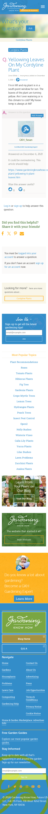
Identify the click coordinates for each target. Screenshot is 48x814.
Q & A (24, 648)
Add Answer (37, 115)
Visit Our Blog (24, 498)
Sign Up (24, 777)
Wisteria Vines (24, 435)
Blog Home (24, 638)
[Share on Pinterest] (15, 233)
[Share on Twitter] (9, 233)
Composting (8, 696)
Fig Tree (24, 384)
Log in (7, 205)
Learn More (24, 599)
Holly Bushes (24, 429)
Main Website (24, 539)
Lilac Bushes (24, 452)
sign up (18, 205)
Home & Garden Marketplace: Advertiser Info (23, 722)
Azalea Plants (24, 468)
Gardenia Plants (24, 390)
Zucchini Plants (24, 463)
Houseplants (8, 676)
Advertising (32, 676)
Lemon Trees (24, 401)
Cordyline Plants (24, 39)
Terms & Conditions (32, 698)
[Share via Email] (22, 233)
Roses (24, 367)
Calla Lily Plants (24, 440)
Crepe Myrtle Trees (24, 395)
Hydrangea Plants (24, 407)
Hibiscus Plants (24, 378)
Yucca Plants (24, 446)
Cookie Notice (33, 713)
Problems (7, 683)
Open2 (24, 423)
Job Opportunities (35, 690)
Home (5, 663)
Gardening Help (10, 703)
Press (29, 683)
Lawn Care (7, 690)
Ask (31, 28)
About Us (31, 669)
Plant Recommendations (24, 362)
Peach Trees (24, 412)
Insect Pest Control (24, 418)
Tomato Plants (24, 373)
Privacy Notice (33, 706)
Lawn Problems (24, 457)
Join (24, 339)
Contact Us (32, 663)
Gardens (6, 669)
